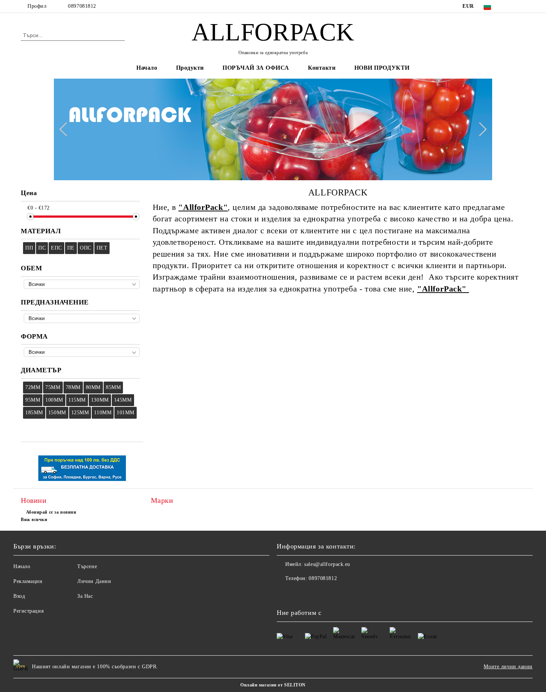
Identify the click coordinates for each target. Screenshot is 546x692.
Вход (19, 596)
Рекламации (28, 581)
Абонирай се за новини (51, 512)
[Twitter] (521, 6)
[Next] (479, 129)
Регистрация (28, 611)
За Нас (85, 596)
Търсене (87, 566)
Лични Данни (94, 581)
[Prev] (66, 129)
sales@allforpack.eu (327, 564)
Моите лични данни (508, 666)
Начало (146, 68)
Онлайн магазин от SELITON (273, 685)
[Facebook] (510, 6)
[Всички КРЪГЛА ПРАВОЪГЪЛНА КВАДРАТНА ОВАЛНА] (82, 352)
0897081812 (82, 6)
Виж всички (34, 519)
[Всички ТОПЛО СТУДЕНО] (82, 318)
